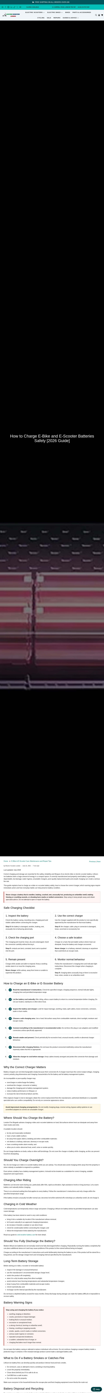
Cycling (40, 18)
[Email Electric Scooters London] (2, 7)
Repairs (57, 18)
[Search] (96, 15)
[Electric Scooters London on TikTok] (14, 7)
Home (6, 861)
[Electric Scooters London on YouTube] (20, 7)
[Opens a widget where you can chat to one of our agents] (96, 1389)
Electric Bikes (54, 12)
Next (98, 861)
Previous (92, 861)
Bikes (67, 12)
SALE (49, 18)
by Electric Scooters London (12, 866)
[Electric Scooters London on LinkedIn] (11, 7)
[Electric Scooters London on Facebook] (5, 7)
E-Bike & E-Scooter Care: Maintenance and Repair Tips (31, 861)
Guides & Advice (70, 18)
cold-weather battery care (26, 1235)
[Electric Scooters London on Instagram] (8, 7)
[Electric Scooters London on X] (17, 7)
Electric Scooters (34, 12)
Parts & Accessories (82, 12)
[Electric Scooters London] (11, 15)
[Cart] (102, 15)
